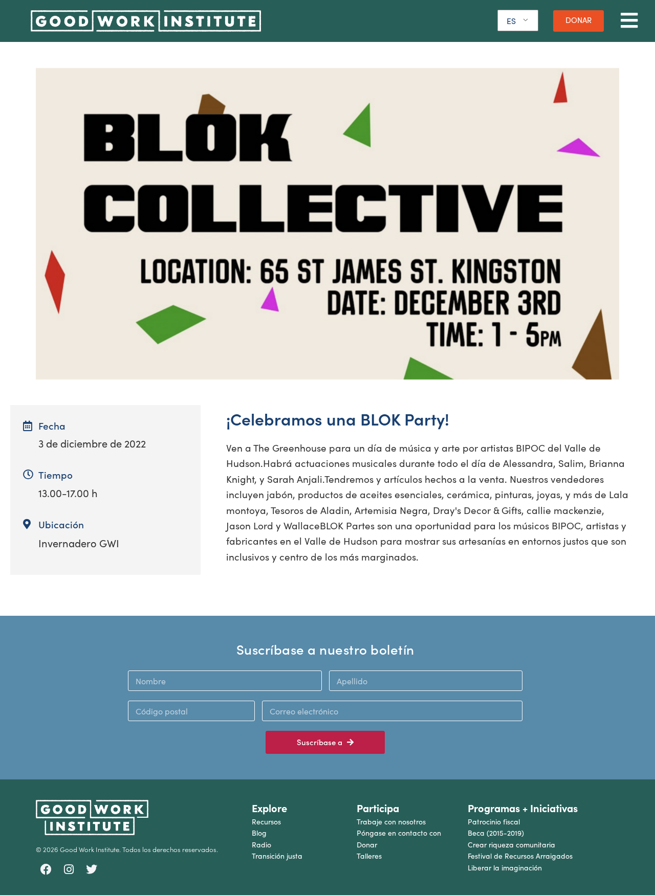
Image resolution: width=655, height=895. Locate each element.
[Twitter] (91, 870)
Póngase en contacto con (399, 833)
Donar (367, 844)
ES (511, 20)
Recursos (266, 821)
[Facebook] (46, 870)
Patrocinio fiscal (494, 821)
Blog (259, 833)
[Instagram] (69, 870)
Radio (261, 844)
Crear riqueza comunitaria (511, 844)
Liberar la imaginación (505, 867)
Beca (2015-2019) (496, 833)
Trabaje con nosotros (391, 821)
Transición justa (277, 856)
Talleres (369, 856)
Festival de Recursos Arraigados (520, 856)
